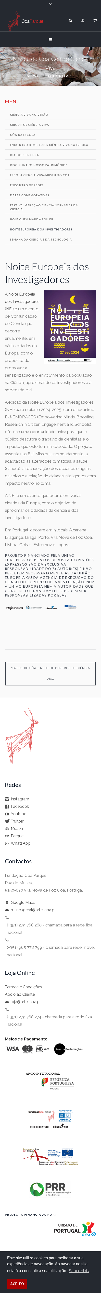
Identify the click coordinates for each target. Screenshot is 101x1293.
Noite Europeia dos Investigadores (41, 229)
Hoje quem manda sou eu (31, 219)
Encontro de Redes (27, 185)
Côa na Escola (23, 134)
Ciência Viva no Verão (29, 114)
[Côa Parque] (25, 26)
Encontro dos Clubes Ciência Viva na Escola (49, 144)
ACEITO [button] (17, 1284)
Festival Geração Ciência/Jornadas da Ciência (44, 207)
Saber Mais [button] (79, 1270)
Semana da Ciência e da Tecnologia (41, 239)
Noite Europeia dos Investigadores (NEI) (22, 301)
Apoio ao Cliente (20, 994)
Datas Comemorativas (29, 195)
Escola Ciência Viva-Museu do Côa (40, 175)
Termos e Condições (23, 987)
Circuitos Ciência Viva (29, 124)
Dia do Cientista (24, 154)
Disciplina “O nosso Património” (38, 165)
